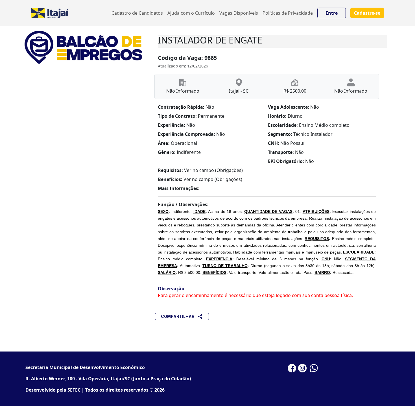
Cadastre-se (367, 13)
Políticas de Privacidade (288, 13)
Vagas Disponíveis (238, 13)
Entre (332, 13)
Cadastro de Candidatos (137, 13)
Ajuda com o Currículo (191, 13)
